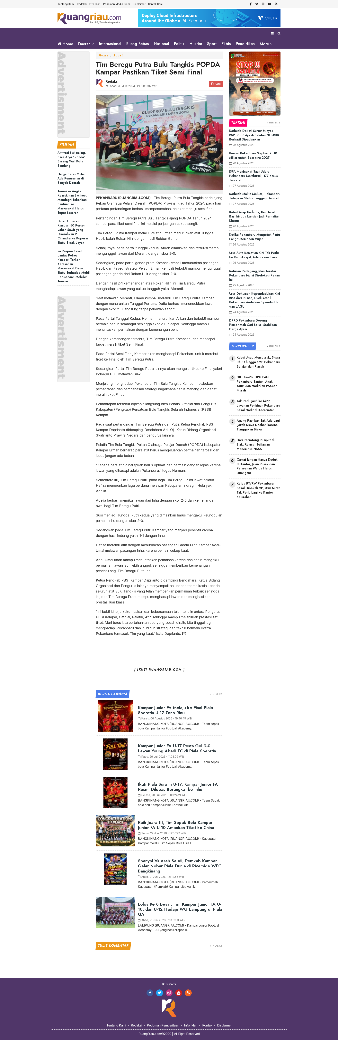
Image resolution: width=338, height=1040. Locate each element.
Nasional (161, 44)
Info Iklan (95, 3)
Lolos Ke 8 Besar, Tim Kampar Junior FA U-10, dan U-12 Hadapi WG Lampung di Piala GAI (180, 909)
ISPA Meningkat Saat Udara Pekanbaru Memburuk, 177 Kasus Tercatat (253, 175)
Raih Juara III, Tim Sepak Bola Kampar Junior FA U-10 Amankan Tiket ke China (176, 825)
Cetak (218, 84)
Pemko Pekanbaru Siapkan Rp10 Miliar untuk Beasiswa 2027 (253, 155)
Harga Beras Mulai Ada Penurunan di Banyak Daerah (71, 178)
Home (67, 44)
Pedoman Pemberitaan (163, 1025)
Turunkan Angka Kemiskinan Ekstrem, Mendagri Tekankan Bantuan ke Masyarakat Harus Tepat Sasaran (72, 202)
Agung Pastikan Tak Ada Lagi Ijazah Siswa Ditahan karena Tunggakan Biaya (258, 425)
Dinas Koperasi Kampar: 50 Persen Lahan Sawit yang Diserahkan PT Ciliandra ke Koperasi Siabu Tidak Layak (73, 232)
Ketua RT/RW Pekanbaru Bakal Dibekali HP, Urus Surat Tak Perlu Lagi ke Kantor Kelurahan (258, 490)
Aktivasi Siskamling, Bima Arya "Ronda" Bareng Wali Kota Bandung (72, 159)
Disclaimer (139, 3)
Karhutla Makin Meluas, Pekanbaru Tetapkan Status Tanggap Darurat (254, 196)
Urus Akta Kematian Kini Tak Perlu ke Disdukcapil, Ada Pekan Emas (254, 255)
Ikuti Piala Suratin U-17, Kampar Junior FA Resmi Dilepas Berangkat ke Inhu (178, 786)
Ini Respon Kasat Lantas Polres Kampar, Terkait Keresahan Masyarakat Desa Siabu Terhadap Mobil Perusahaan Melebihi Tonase (74, 266)
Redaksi (82, 3)
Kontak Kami (155, 3)
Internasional (110, 44)
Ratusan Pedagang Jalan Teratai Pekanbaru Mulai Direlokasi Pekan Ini (254, 275)
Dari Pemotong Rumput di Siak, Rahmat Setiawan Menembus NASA (255, 444)
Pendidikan (245, 44)
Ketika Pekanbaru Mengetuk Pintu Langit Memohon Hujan (254, 236)
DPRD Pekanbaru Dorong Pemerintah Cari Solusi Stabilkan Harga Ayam (253, 324)
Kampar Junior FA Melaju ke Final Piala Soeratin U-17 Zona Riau (175, 710)
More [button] (264, 44)
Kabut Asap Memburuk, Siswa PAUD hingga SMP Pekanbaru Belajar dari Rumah (258, 362)
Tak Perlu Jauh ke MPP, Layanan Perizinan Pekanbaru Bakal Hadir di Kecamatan (258, 405)
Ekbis (226, 44)
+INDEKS (216, 694)
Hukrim (195, 44)
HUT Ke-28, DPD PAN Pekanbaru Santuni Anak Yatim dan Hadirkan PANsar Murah (257, 384)
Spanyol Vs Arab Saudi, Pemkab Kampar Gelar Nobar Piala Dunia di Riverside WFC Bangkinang (179, 866)
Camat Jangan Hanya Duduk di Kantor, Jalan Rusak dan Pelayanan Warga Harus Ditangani (257, 466)
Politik (179, 44)
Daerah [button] (84, 44)
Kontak (207, 1025)
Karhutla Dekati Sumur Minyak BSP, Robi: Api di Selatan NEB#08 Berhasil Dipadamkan (254, 135)
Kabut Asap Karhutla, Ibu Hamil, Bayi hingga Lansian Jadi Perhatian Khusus (254, 216)
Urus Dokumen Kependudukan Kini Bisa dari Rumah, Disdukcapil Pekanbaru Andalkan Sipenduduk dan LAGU (254, 300)
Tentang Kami (66, 3)
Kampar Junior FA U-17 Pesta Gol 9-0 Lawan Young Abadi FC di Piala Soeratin (177, 748)
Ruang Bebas (137, 44)
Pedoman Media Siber (116, 3)
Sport (212, 44)
